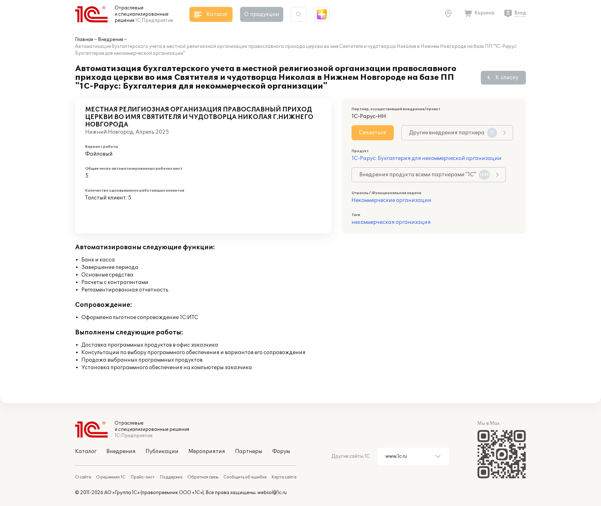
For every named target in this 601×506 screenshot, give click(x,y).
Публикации (162, 451)
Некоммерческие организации (391, 200)
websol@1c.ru (272, 492)
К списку (507, 78)
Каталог (85, 451)
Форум (281, 451)
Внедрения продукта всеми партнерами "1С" (424, 175)
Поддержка (171, 477)
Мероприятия (206, 451)
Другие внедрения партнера (451, 133)
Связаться (372, 133)
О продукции (261, 14)
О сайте (83, 477)
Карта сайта (283, 477)
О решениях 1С (111, 477)
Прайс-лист (143, 477)
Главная (84, 39)
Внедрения (110, 39)
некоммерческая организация (391, 222)
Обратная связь (202, 477)
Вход (520, 13)
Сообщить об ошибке (244, 477)
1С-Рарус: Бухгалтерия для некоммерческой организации (426, 158)
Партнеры (248, 451)
